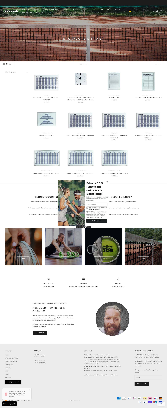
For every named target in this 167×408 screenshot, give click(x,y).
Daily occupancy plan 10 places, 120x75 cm (148, 136)
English (144, 11)
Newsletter (8, 377)
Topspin (26, 9)
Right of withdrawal (11, 361)
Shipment (7, 368)
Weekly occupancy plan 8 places (114, 173)
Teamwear (27, 12)
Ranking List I (114, 97)
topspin (23, 258)
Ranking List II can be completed (148, 97)
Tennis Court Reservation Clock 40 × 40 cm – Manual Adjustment (80, 98)
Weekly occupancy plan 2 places (47, 173)
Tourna (75, 9)
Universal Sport (80, 95)
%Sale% (39, 12)
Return (7, 371)
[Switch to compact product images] (10, 64)
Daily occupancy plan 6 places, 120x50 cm (114, 136)
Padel (86, 9)
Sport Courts (113, 9)
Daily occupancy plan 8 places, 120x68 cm (46, 98)
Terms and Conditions (11, 358)
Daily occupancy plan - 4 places (80, 135)
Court (65, 9)
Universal (46, 95)
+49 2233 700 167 (39, 363)
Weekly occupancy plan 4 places (80, 173)
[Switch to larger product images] (4, 64)
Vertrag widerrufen (13, 382)
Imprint (7, 355)
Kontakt (7, 374)
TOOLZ (36, 9)
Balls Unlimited (51, 9)
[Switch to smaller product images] (7, 64)
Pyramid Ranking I (46, 135)
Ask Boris (39, 333)
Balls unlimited (103, 258)
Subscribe (141, 384)
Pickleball (98, 9)
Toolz (63, 258)
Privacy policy (9, 364)
